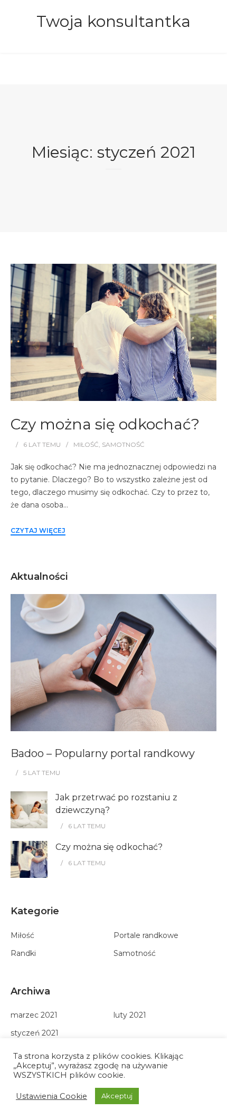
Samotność (123, 444)
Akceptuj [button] (117, 1096)
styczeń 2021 (35, 1033)
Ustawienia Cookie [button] (51, 1096)
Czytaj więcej (38, 530)
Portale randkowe (146, 935)
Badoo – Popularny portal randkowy (103, 753)
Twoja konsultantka (113, 21)
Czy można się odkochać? (105, 424)
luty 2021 (130, 1015)
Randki (23, 953)
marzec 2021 (34, 1015)
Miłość (86, 444)
